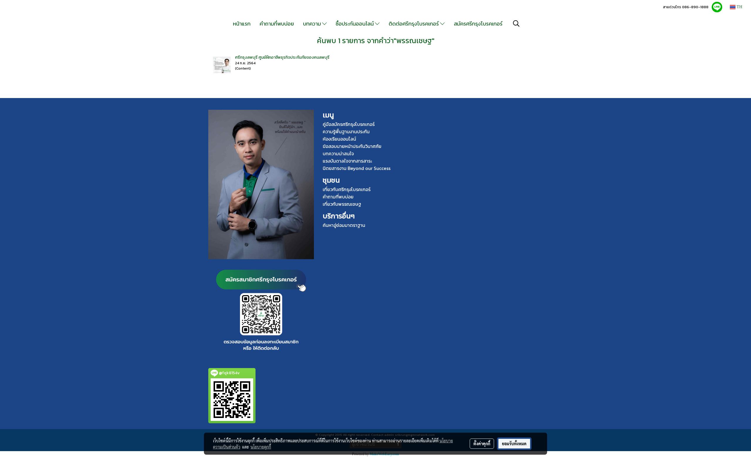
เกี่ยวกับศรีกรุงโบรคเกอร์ (347, 189)
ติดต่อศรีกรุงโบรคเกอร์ (414, 24)
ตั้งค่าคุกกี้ (481, 443)
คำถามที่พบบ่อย (277, 24)
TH (738, 7)
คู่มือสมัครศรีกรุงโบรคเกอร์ (349, 124)
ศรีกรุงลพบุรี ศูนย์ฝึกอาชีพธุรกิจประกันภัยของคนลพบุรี (282, 57)
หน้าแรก (242, 24)
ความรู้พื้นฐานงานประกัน (346, 131)
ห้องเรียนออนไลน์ (339, 138)
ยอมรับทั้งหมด (514, 443)
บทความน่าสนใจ (338, 153)
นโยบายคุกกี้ (261, 446)
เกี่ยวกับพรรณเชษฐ (342, 204)
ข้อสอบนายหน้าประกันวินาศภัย (352, 146)
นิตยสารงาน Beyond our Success (356, 168)
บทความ (312, 24)
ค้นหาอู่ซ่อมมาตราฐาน (344, 225)
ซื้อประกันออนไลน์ (355, 24)
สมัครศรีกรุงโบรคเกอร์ (478, 24)
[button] (516, 23)
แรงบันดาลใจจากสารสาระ (347, 160)
